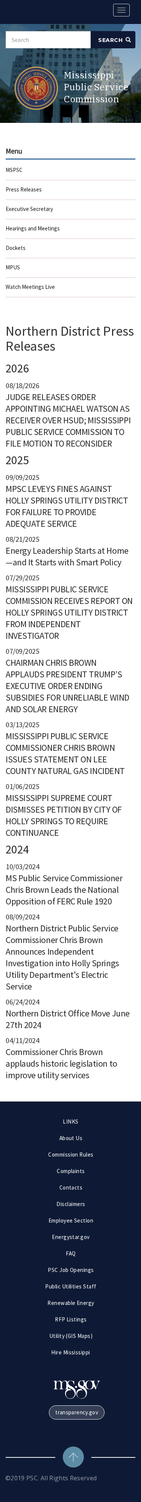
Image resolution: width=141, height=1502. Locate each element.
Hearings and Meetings (33, 228)
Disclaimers (70, 1204)
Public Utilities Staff (71, 1286)
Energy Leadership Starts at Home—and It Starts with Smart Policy (67, 556)
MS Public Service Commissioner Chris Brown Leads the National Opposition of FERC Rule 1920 (64, 889)
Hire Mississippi (70, 1352)
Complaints (71, 1171)
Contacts (71, 1187)
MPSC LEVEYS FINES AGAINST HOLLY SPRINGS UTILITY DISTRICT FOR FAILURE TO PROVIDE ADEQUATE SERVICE (67, 506)
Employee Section (71, 1220)
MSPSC (14, 169)
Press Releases (24, 189)
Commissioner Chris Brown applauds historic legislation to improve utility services (61, 1063)
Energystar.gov (71, 1236)
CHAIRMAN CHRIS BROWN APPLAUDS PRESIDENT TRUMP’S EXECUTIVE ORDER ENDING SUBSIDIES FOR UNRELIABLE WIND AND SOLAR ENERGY (67, 686)
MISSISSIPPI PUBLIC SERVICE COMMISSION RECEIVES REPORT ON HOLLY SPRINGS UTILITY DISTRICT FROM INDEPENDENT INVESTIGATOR (69, 612)
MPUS (13, 267)
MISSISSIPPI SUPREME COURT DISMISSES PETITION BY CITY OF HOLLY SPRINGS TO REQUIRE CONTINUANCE (64, 815)
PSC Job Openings (71, 1269)
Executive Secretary (29, 208)
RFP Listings (71, 1319)
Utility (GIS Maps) (71, 1335)
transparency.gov (76, 1412)
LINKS (70, 1121)
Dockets (16, 247)
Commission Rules (71, 1154)
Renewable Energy (70, 1302)
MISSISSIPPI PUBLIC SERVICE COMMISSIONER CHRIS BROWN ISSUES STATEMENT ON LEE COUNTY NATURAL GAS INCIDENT (65, 753)
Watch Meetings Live (30, 286)
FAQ (71, 1253)
